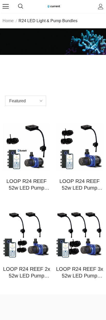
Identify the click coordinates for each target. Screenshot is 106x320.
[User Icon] (100, 6)
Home (8, 21)
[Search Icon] (20, 6)
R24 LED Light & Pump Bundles (48, 21)
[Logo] (53, 6)
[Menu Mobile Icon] (6, 6)
